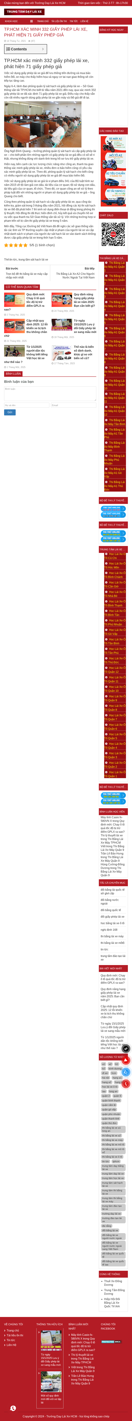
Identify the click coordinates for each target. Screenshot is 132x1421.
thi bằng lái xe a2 (111, 1135)
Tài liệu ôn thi (59, 21)
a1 (103, 1064)
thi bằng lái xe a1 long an (111, 1129)
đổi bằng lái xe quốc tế (113, 1255)
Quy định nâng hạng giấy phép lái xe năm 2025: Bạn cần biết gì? (84, 300)
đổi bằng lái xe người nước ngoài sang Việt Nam (112, 1245)
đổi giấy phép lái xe (112, 916)
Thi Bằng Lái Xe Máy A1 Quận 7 (114, 345)
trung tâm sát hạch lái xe (33, 259)
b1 (116, 1064)
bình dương (115, 1068)
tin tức (13, 259)
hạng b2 (119, 1082)
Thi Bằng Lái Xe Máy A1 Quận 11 (114, 397)
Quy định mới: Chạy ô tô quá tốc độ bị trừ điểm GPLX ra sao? (24, 302)
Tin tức (74, 21)
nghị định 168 (109, 929)
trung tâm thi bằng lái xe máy (112, 1200)
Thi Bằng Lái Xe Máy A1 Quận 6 (114, 332)
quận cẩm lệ (109, 1105)
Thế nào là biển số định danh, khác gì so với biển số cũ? (84, 352)
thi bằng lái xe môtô (112, 942)
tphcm (116, 1161)
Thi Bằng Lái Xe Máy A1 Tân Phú (114, 433)
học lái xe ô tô (109, 1086)
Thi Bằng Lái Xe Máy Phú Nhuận (114, 459)
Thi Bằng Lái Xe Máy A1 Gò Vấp (114, 473)
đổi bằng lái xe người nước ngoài (112, 1237)
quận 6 (117, 1095)
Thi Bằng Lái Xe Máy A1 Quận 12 (114, 411)
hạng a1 (117, 1077)
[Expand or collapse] (43, 49)
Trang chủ (43, 21)
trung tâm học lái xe (113, 1178)
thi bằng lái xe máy (112, 936)
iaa (104, 1091)
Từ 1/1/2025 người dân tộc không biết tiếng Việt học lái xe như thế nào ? (26, 354)
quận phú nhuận (111, 1114)
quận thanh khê (110, 1118)
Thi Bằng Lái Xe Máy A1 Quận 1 (114, 266)
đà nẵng (106, 1226)
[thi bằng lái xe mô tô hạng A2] (113, 161)
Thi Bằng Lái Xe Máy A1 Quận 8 (114, 358)
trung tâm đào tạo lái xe (113, 958)
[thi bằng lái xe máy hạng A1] (113, 514)
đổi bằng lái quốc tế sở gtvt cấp (113, 891)
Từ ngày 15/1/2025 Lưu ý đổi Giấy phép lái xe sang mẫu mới (85, 326)
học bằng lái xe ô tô (112, 923)
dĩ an (105, 1073)
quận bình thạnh (111, 1100)
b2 (103, 1068)
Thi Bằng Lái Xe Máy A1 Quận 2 (114, 279)
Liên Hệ (84, 21)
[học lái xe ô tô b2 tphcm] (113, 179)
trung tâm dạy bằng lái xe (113, 1167)
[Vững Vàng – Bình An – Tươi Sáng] (24, 11)
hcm (114, 1073)
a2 (110, 1064)
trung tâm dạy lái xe (113, 1173)
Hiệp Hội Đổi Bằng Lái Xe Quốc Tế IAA (112, 1303)
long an (113, 1091)
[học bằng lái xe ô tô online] (113, 801)
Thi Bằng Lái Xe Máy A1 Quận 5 (114, 319)
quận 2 (106, 1095)
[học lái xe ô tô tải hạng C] (113, 197)
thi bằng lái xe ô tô (112, 1156)
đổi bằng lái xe (110, 1230)
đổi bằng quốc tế (111, 910)
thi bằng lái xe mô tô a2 (113, 1151)
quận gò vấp (109, 1109)
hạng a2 (106, 1082)
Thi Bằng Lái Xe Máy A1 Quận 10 (114, 384)
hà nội (105, 1077)
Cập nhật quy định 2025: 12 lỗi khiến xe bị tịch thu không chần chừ (26, 328)
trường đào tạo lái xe (112, 1220)
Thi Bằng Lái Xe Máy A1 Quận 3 (114, 293)
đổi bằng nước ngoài (110, 901)
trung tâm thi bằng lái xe (112, 1192)
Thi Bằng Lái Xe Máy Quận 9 (111, 872)
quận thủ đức (109, 1123)
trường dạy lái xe (111, 1213)
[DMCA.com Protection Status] (111, 1341)
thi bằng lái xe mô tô (113, 1144)
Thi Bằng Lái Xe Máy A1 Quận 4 (114, 306)
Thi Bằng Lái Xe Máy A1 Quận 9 (114, 371)
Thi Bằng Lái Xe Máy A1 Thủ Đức (114, 486)
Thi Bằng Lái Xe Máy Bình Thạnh (114, 446)
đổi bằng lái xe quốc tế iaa (113, 1263)
